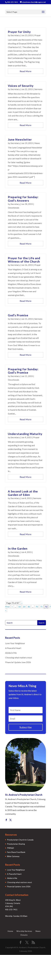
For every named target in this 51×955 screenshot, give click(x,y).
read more (25, 71)
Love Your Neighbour (15, 643)
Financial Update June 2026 (18, 662)
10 (19, 606)
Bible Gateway (13, 856)
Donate (24, 935)
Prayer (37, 35)
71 (41, 606)
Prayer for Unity (19, 31)
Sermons (38, 89)
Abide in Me (11, 652)
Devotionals (13, 207)
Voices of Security (20, 85)
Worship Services (24, 931)
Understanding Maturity (25, 433)
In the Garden (17, 548)
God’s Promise (18, 315)
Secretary (15, 35)
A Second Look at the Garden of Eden (23, 493)
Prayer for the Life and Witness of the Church (24, 259)
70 (36, 606)
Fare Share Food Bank (16, 852)
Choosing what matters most (18, 657)
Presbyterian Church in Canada (20, 840)
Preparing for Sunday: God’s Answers (23, 198)
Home (10, 931)
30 (28, 606)
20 (24, 606)
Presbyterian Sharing (16, 844)
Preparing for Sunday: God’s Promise (23, 370)
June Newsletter (20, 139)
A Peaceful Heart (13, 648)
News (37, 143)
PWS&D (10, 848)
